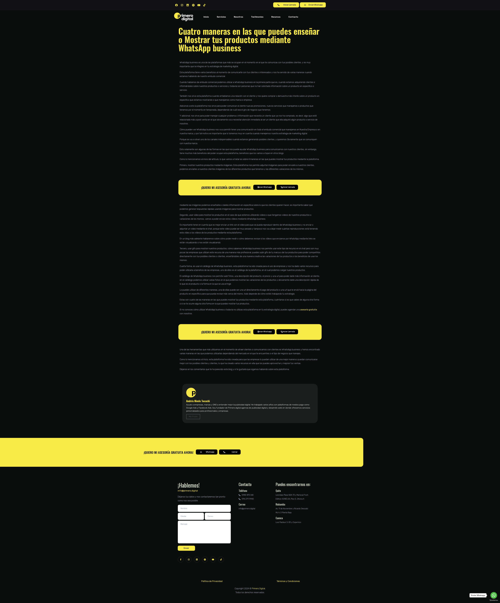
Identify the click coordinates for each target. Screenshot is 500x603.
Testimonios (257, 17)
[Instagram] (182, 5)
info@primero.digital (188, 490)
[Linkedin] (187, 5)
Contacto (293, 17)
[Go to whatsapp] (493, 595)
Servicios (221, 17)
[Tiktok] (204, 5)
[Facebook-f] (181, 559)
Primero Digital (258, 588)
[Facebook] (176, 5)
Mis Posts (193, 416)
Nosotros (238, 17)
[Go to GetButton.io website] (494, 600)
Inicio (206, 17)
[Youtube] (198, 5)
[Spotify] (193, 5)
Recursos (275, 17)
